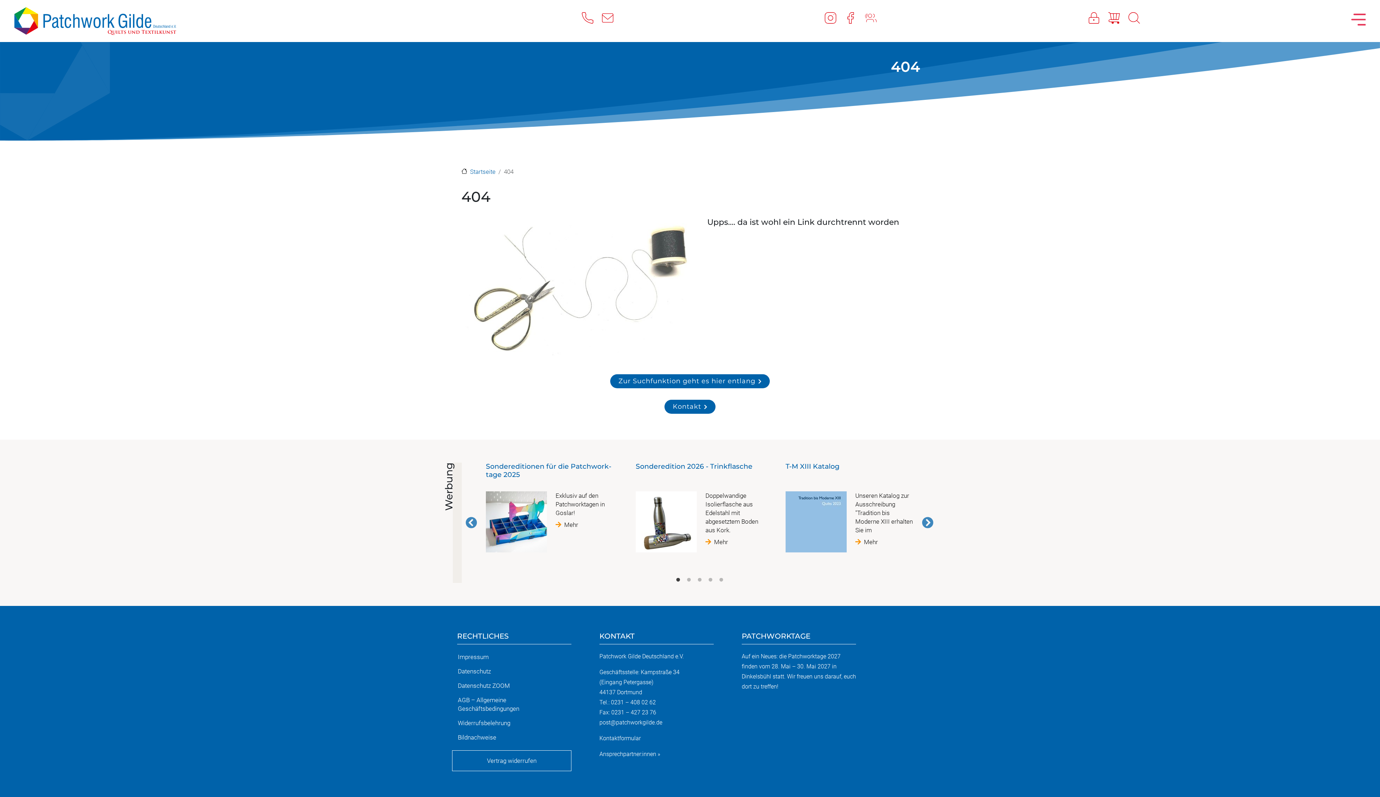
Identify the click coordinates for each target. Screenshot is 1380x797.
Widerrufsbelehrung (484, 723)
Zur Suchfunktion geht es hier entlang (686, 381)
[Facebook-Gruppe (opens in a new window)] (875, 17)
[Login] (1098, 17)
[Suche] (1138, 17)
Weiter (927, 522)
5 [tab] (721, 580)
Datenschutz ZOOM (484, 685)
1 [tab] (678, 580)
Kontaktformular (620, 738)
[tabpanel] (550, 510)
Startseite (483, 171)
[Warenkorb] (1118, 17)
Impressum (473, 657)
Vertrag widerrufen (512, 760)
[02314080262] (592, 17)
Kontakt (687, 406)
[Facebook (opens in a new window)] (855, 17)
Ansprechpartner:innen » (629, 754)
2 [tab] (689, 580)
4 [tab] (710, 580)
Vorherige (471, 522)
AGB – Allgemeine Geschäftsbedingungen (488, 704)
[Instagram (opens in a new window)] (835, 17)
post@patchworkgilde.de (630, 722)
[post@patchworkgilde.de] (612, 17)
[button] (576, 289)
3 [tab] (699, 580)
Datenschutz (474, 671)
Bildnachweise (477, 737)
